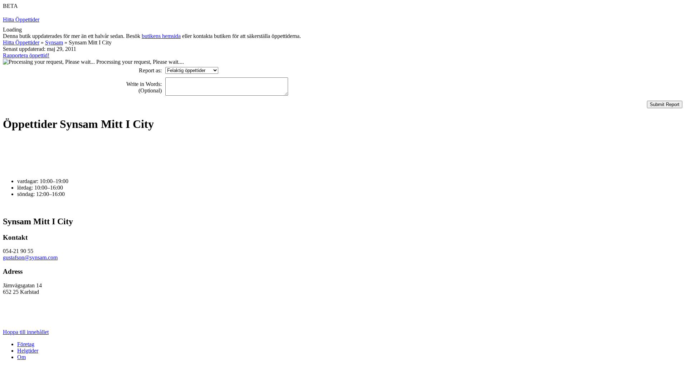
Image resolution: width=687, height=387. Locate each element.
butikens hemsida (161, 36)
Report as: (150, 70)
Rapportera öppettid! (26, 55)
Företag (25, 344)
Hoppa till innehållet (26, 332)
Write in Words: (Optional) (144, 87)
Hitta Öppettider (21, 19)
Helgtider (27, 351)
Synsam (54, 42)
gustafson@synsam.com (30, 257)
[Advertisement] (133, 155)
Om (21, 357)
